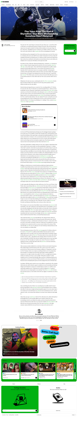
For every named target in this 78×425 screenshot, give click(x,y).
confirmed (38, 185)
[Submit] (74, 51)
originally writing (48, 195)
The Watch (47, 4)
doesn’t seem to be (32, 187)
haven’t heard (47, 174)
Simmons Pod (32, 4)
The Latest (3, 4)
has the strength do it (51, 301)
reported (36, 197)
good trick (31, 101)
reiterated (24, 74)
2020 (31, 231)
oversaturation (50, 81)
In (25, 231)
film (28, 171)
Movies (24, 4)
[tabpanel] (39, 118)
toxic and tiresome (43, 157)
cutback (42, 95)
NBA (13, 4)
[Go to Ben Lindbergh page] (3, 354)
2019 (27, 231)
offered (31, 209)
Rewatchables (37, 4)
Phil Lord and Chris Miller (35, 179)
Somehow (37, 51)
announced (54, 173)
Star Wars (39, 28)
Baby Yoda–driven (50, 90)
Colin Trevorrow (26, 179)
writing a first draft (44, 190)
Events (28, 4)
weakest (52, 65)
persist (30, 189)
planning (40, 287)
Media (59, 373)
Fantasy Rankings (8, 4)
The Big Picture (41, 377)
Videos (67, 1)
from (34, 171)
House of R (57, 4)
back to (56, 136)
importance (35, 287)
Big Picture (42, 4)
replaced (45, 213)
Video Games (24, 373)
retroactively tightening (37, 162)
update (50, 211)
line (49, 268)
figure (24, 66)
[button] (39, 2)
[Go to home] (5, 1)
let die (48, 141)
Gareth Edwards (44, 179)
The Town (61, 4)
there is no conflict (49, 269)
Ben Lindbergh (7, 44)
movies (50, 170)
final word (35, 235)
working (36, 194)
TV (21, 4)
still (29, 100)
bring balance (46, 303)
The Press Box (59, 377)
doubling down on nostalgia (45, 155)
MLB (18, 4)
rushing (38, 290)
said (52, 68)
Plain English (66, 4)
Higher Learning (52, 4)
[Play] (55, 118)
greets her (44, 241)
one (31, 171)
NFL (15, 4)
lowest (23, 65)
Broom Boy (37, 176)
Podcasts (72, 1)
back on (21, 194)
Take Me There (58, 410)
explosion (46, 92)
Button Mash (22, 377)
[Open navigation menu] (76, 2)
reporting (40, 230)
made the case (32, 296)
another (39, 95)
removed (32, 217)
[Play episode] (36, 378)
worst (50, 63)
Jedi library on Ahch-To (40, 173)
